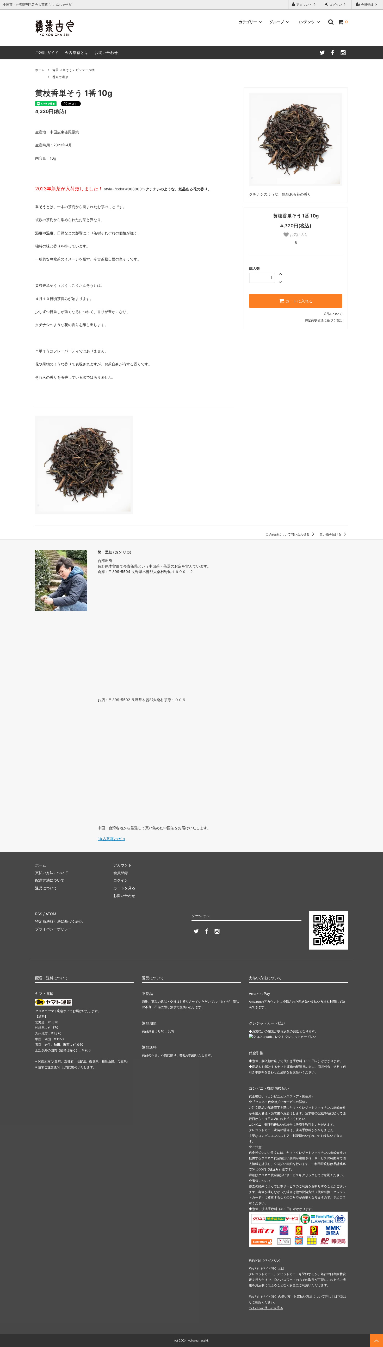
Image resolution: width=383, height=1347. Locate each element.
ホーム (40, 70)
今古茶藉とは (76, 52)
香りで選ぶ (60, 77)
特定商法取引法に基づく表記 (59, 921)
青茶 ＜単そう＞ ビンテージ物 (73, 70)
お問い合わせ (106, 52)
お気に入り (298, 235)
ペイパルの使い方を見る (266, 1308)
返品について (333, 314)
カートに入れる (298, 301)
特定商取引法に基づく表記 (323, 320)
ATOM (51, 914)
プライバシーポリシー (53, 929)
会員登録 (367, 5)
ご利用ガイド (47, 52)
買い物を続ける (330, 534)
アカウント (304, 5)
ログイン (336, 5)
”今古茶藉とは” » (111, 839)
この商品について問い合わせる (288, 534)
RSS (38, 914)
